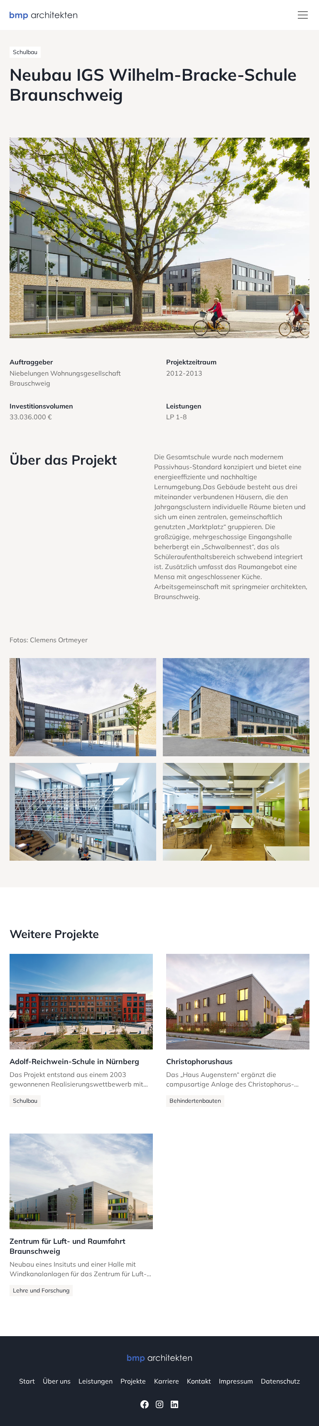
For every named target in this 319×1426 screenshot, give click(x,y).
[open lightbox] (159, 238)
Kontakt (199, 1381)
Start (27, 1381)
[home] (43, 15)
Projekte (133, 1381)
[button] (301, 15)
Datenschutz (280, 1381)
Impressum (236, 1381)
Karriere (166, 1381)
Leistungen (96, 1381)
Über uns (57, 1381)
